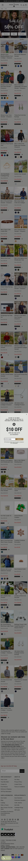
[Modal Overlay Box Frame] (14, 430)
